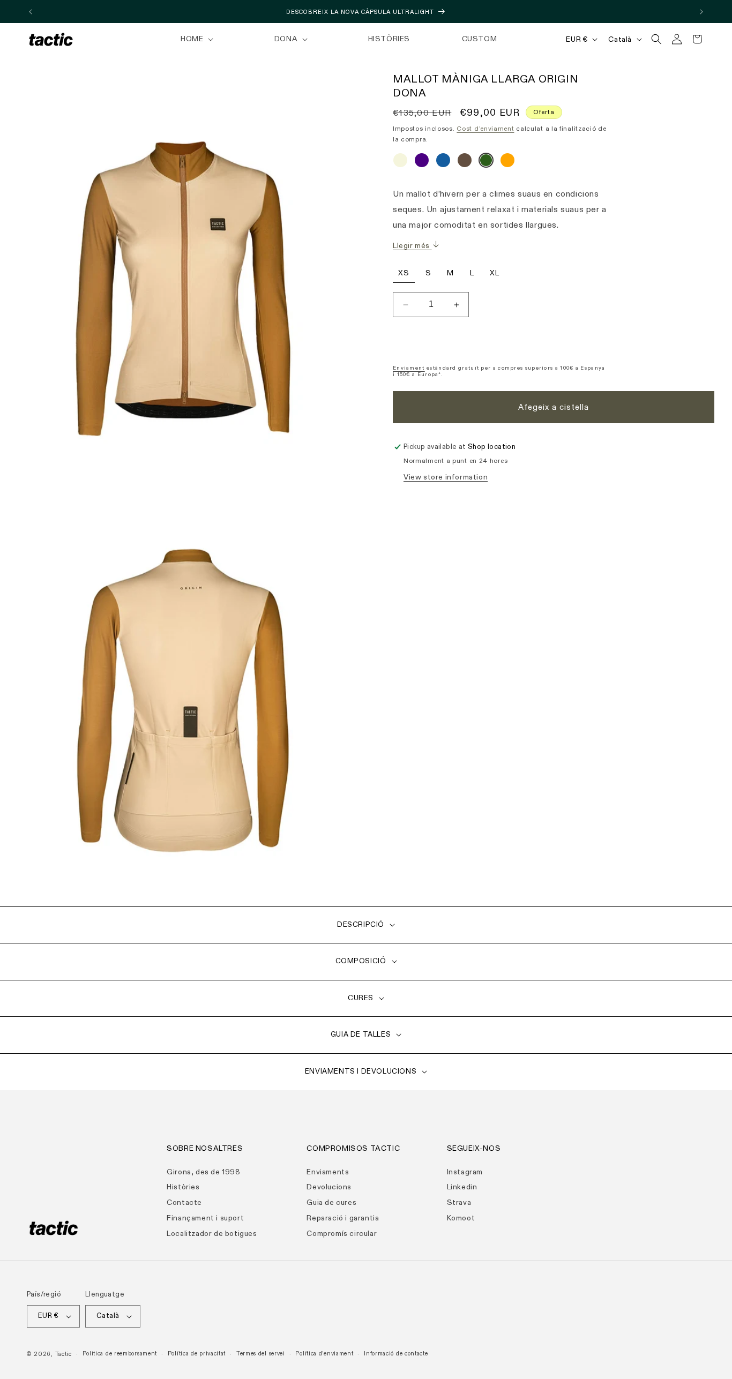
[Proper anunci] (701, 12)
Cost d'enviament (485, 128)
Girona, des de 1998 (203, 1171)
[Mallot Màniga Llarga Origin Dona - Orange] (507, 163)
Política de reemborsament (120, 1354)
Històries (183, 1187)
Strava (459, 1202)
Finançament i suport (205, 1217)
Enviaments (328, 1171)
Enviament (409, 368)
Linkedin (462, 1187)
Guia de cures (331, 1202)
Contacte (184, 1202)
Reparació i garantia (343, 1217)
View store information (446, 477)
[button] (196, 39)
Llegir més (412, 246)
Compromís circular (342, 1233)
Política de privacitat (197, 1354)
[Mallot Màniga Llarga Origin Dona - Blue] (443, 163)
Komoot (461, 1217)
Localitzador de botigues (212, 1233)
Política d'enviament (324, 1354)
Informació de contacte (396, 1354)
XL (494, 273)
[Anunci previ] (30, 12)
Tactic (63, 1354)
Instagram (465, 1171)
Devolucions (329, 1187)
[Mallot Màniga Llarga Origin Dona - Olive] (486, 163)
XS (403, 273)
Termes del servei (260, 1354)
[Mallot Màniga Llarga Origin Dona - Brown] (464, 163)
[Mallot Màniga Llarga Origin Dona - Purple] (421, 163)
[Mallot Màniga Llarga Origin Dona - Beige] (400, 163)
